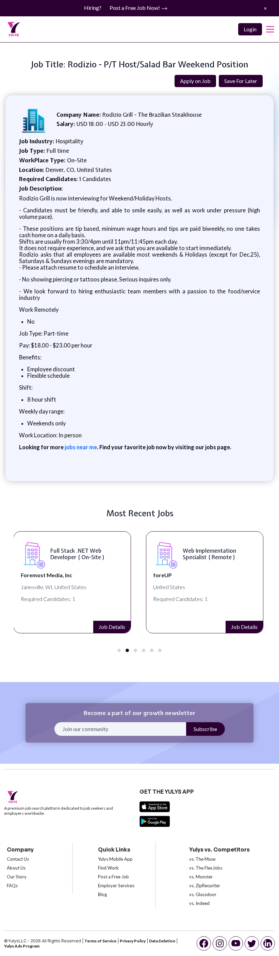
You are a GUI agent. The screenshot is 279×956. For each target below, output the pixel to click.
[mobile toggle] (270, 29)
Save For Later (240, 81)
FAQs (12, 885)
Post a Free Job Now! (135, 7)
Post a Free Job (113, 876)
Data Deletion (162, 940)
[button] (119, 650)
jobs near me (80, 447)
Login (250, 29)
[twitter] (252, 943)
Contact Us (18, 859)
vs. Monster (201, 876)
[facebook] (204, 943)
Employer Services (116, 885)
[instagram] (220, 943)
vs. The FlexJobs (205, 868)
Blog (102, 894)
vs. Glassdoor (202, 894)
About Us (16, 868)
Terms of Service (100, 940)
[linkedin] (268, 943)
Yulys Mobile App (115, 859)
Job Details (112, 626)
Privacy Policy (133, 940)
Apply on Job (195, 81)
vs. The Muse (202, 859)
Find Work (108, 868)
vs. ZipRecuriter (204, 885)
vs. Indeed (199, 903)
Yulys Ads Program (21, 946)
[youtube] (236, 943)
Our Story (17, 876)
